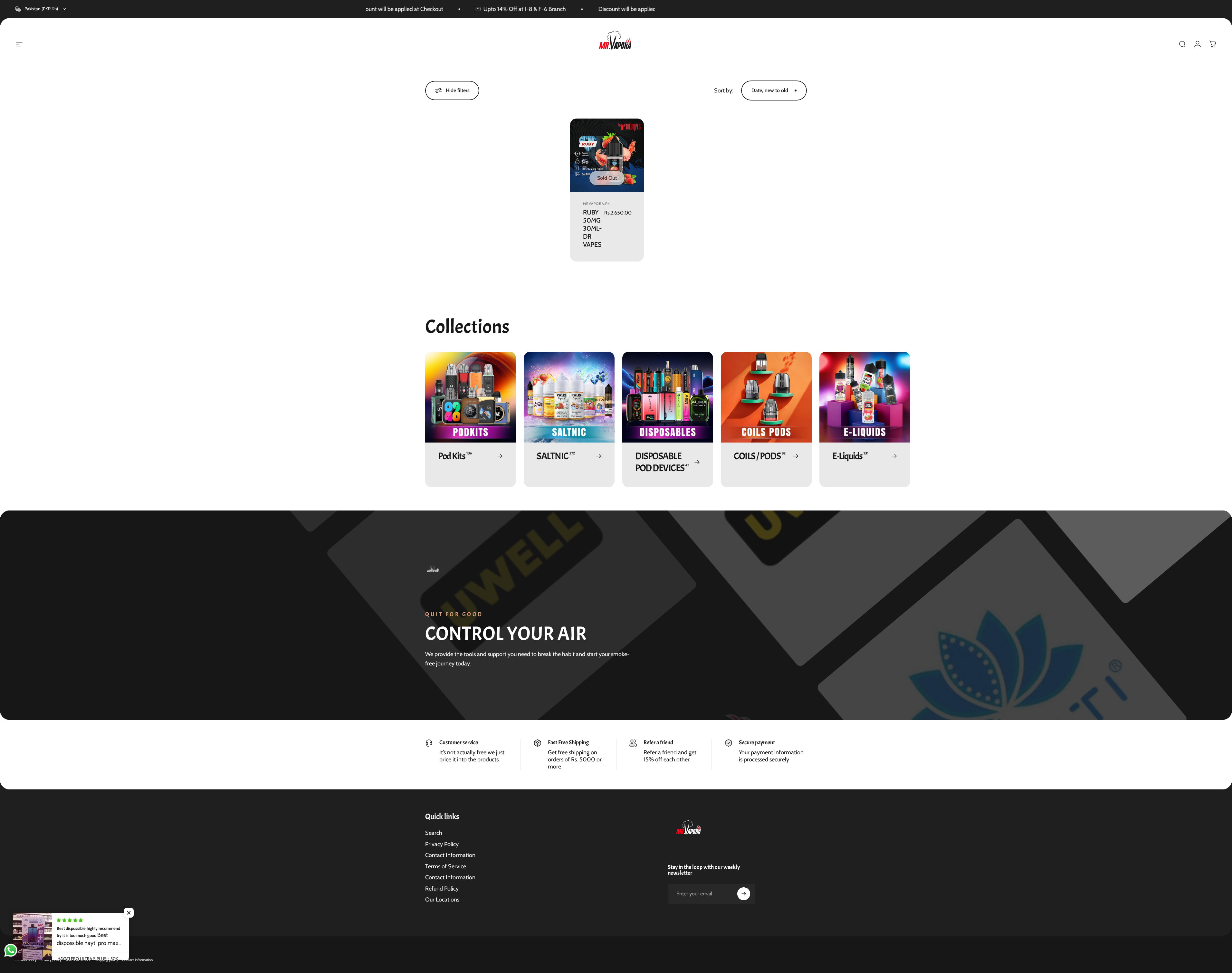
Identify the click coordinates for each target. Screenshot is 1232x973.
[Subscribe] (743, 893)
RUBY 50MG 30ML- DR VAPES (592, 228)
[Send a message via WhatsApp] (10, 950)
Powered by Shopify (76, 949)
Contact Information (450, 855)
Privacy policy (51, 960)
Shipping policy (106, 960)
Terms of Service (445, 866)
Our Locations (442, 899)
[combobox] (41, 9)
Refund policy (26, 960)
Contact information (137, 960)
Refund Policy (442, 888)
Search (433, 832)
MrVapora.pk (596, 203)
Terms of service (78, 960)
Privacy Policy (442, 844)
